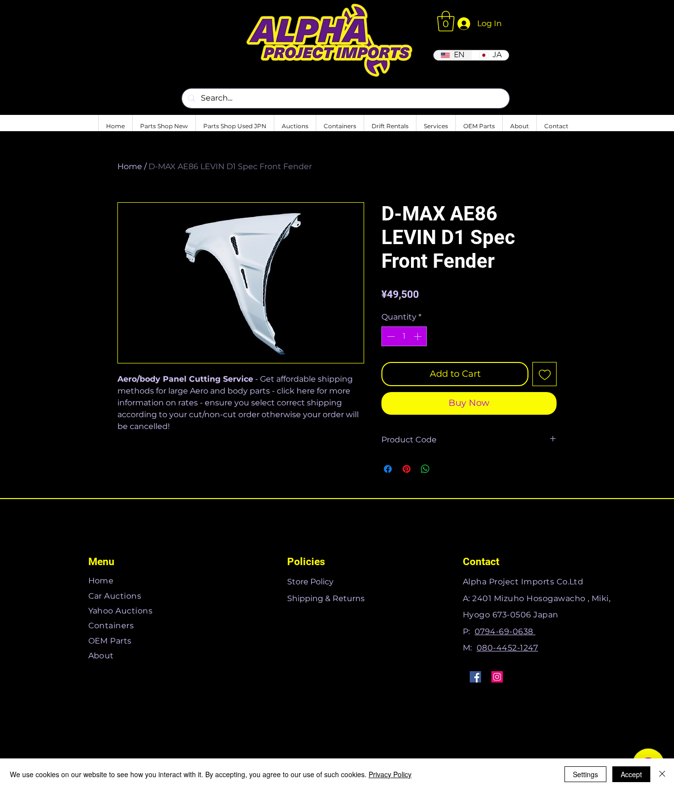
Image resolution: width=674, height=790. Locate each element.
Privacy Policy (390, 774)
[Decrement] (390, 336)
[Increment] (418, 336)
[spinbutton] (404, 336)
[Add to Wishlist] (544, 374)
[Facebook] (475, 676)
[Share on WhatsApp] (425, 469)
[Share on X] (444, 469)
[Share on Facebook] (388, 469)
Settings (585, 774)
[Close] (662, 774)
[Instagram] (497, 676)
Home (129, 166)
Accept (631, 774)
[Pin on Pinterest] (406, 469)
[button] (445, 21)
